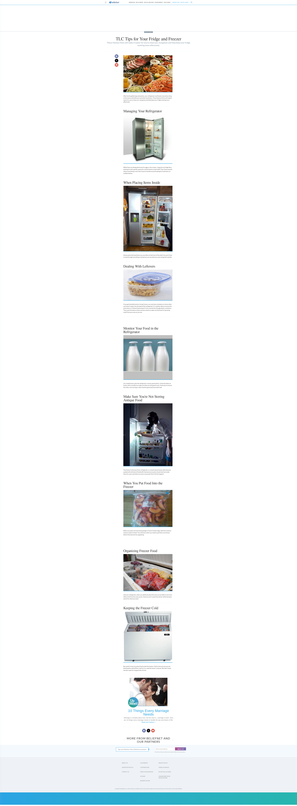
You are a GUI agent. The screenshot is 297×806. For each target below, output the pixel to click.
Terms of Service (164, 767)
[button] (191, 2)
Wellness (149, 2)
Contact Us (125, 771)
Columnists (144, 763)
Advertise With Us (127, 767)
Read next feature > (148, 722)
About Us (125, 763)
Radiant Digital (145, 780)
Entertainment (159, 2)
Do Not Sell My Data (165, 771)
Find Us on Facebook (146, 771)
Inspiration (132, 2)
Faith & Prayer (139, 2)
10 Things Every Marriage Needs (148, 712)
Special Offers (184, 2)
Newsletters (175, 2)
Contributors (144, 767)
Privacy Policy (163, 763)
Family (167, 2)
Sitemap (142, 776)
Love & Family (148, 32)
